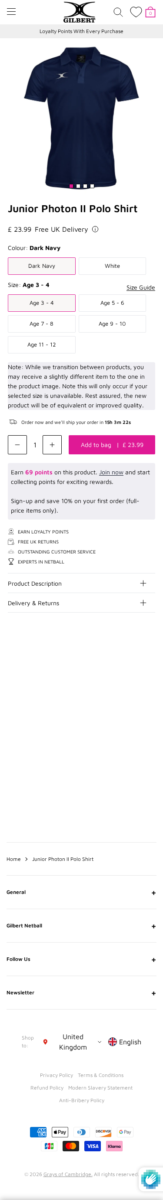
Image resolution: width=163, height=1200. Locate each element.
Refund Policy (46, 1087)
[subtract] (17, 444)
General (81, 892)
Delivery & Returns (33, 603)
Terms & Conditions (100, 1075)
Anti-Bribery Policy (81, 1100)
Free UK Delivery (61, 229)
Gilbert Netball (81, 926)
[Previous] (132, 676)
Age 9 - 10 (112, 323)
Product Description (35, 583)
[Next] (149, 676)
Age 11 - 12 (41, 344)
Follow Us (81, 959)
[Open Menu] (11, 11)
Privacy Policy (56, 1075)
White (112, 265)
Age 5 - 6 (112, 302)
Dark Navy (41, 265)
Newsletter (81, 993)
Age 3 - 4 (42, 302)
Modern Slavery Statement (100, 1087)
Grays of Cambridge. (68, 1174)
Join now (111, 472)
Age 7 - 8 (41, 323)
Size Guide (140, 287)
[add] (52, 444)
